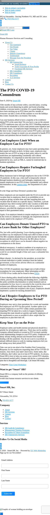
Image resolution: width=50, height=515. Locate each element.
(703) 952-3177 (12, 19)
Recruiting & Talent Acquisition (17, 432)
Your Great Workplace (17, 365)
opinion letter (22, 184)
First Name (5, 470)
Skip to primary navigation (15, 8)
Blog (7, 416)
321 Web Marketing (38, 451)
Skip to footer (10, 12)
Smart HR (4, 34)
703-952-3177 (7, 400)
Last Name (5, 481)
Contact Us (4, 383)
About (7, 410)
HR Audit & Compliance (14, 428)
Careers (8, 414)
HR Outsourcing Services (15, 435)
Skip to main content (13, 10)
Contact (8, 418)
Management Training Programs (17, 430)
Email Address (7, 460)
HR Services (10, 412)
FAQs (36, 273)
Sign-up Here (34, 4)
